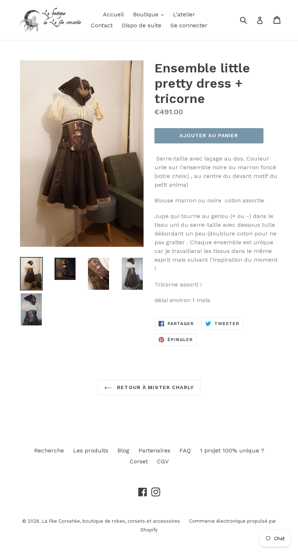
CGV (163, 461)
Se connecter (189, 25)
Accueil (113, 14)
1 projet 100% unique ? (232, 450)
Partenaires (154, 450)
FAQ (185, 450)
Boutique (146, 14)
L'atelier (184, 14)
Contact (102, 25)
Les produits (90, 450)
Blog (123, 450)
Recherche (49, 450)
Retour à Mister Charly (154, 387)
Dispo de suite (141, 25)
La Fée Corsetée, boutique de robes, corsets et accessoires (111, 521)
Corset (139, 461)
